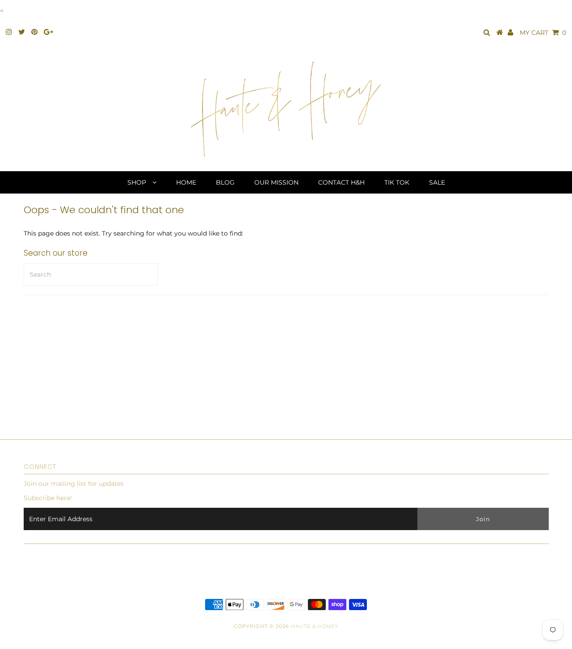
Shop (137, 182)
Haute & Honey (314, 626)
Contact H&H (341, 182)
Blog (225, 182)
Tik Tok (396, 182)
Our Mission (276, 182)
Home (186, 182)
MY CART (543, 33)
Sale (437, 182)
